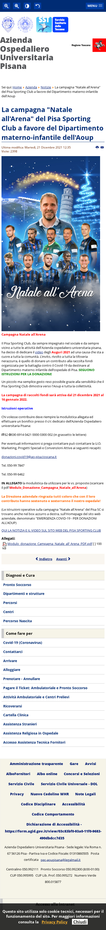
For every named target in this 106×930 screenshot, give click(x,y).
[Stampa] (97, 147)
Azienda (31, 87)
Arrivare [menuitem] (10, 660)
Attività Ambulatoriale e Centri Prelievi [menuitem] (36, 697)
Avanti (62, 559)
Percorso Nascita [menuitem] (17, 621)
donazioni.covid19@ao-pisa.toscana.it (29, 457)
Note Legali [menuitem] (85, 794)
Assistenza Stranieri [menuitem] (20, 724)
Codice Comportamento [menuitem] (53, 814)
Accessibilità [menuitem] (73, 804)
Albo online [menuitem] (47, 773)
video (39, 352)
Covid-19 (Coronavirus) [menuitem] (22, 642)
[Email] (102, 147)
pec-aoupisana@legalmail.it (61, 859)
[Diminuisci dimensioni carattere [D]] (6, 6)
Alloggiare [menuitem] (11, 669)
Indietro (45, 559)
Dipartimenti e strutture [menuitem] (23, 593)
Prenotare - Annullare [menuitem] (21, 678)
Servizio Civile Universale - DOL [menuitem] (69, 784)
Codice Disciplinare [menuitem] (38, 804)
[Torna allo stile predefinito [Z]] (37, 6)
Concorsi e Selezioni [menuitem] (82, 773)
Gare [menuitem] (74, 763)
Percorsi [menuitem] (10, 602)
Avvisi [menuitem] (90, 763)
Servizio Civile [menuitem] (21, 784)
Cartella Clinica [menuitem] (15, 715)
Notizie (46, 87)
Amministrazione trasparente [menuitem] (36, 763)
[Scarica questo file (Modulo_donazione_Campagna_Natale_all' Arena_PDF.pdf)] (4, 543)
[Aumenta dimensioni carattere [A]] (16, 6)
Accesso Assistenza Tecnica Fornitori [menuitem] (34, 742)
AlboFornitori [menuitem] (18, 773)
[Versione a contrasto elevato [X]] (27, 6)
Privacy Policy (55, 921)
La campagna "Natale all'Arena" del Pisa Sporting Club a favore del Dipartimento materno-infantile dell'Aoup (52, 123)
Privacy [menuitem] (17, 794)
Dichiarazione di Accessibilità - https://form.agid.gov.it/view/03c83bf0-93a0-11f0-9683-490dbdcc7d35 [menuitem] (53, 831)
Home (17, 87)
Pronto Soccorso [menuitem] (17, 584)
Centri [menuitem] (8, 611)
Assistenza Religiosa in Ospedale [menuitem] (30, 733)
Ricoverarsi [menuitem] (12, 706)
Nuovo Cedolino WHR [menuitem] (50, 794)
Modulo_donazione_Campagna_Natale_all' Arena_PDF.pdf (49, 543)
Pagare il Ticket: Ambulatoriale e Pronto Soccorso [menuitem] (45, 687)
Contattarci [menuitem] (12, 651)
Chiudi (80, 922)
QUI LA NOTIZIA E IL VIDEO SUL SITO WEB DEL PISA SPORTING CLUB (51, 530)
